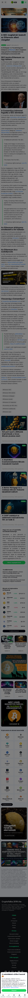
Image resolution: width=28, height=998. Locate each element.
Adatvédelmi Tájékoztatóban (11, 987)
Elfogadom (14, 990)
